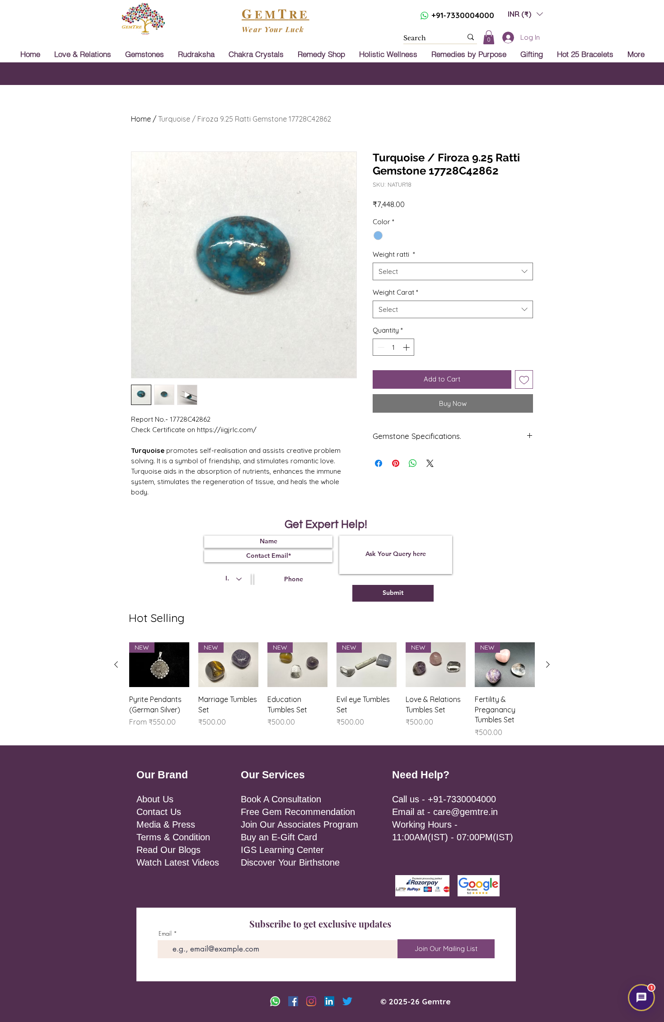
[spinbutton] (393, 347)
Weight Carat (395, 292)
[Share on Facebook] (378, 463)
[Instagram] (311, 1001)
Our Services (273, 775)
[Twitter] (347, 1001)
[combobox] (453, 271)
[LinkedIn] (329, 1001)
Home (141, 118)
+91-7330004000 (462, 15)
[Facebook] (293, 1001)
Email (165, 934)
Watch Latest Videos (177, 862)
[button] (525, 13)
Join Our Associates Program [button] (299, 824)
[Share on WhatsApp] (412, 463)
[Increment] (407, 347)
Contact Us (158, 812)
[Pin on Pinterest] (395, 463)
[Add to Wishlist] (524, 379)
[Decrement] (380, 347)
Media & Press (165, 824)
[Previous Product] (116, 664)
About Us (154, 799)
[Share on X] (430, 463)
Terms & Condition (173, 837)
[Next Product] (547, 664)
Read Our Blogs (168, 850)
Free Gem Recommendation (298, 812)
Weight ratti (394, 254)
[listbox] (525, 13)
